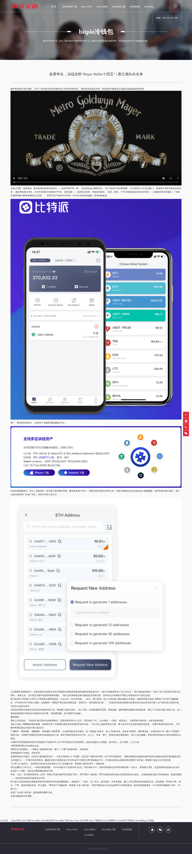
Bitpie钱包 (35, 820)
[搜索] (176, 6)
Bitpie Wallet (86, 7)
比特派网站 (135, 7)
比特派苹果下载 (69, 7)
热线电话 (186, 427)
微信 (186, 433)
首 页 (53, 7)
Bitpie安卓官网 (81, 820)
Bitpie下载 (25, 820)
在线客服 (186, 421)
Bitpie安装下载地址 (126, 820)
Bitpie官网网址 (109, 820)
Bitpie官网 (15, 820)
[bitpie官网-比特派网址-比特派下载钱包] (28, 6)
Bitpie (71, 820)
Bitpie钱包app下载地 (144, 820)
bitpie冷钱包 (102, 7)
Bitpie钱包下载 (118, 7)
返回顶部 (186, 415)
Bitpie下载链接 (95, 820)
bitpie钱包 (148, 7)
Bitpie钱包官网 (47, 820)
